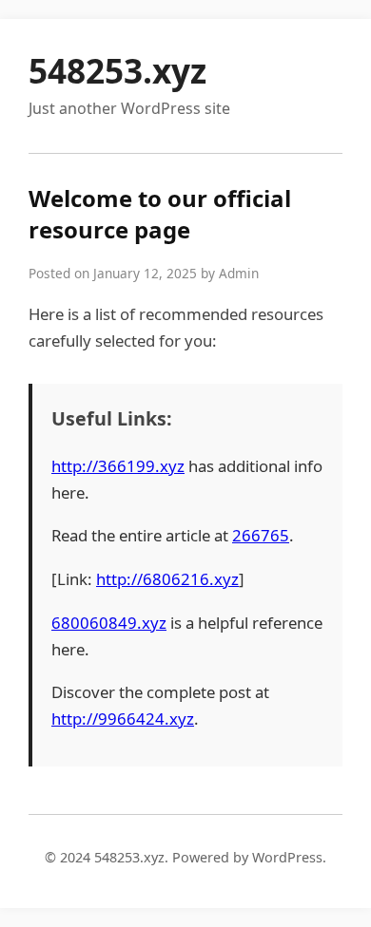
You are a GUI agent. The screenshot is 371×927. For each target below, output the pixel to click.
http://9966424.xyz (122, 718)
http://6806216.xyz (167, 579)
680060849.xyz (108, 623)
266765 (260, 535)
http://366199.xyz (118, 466)
